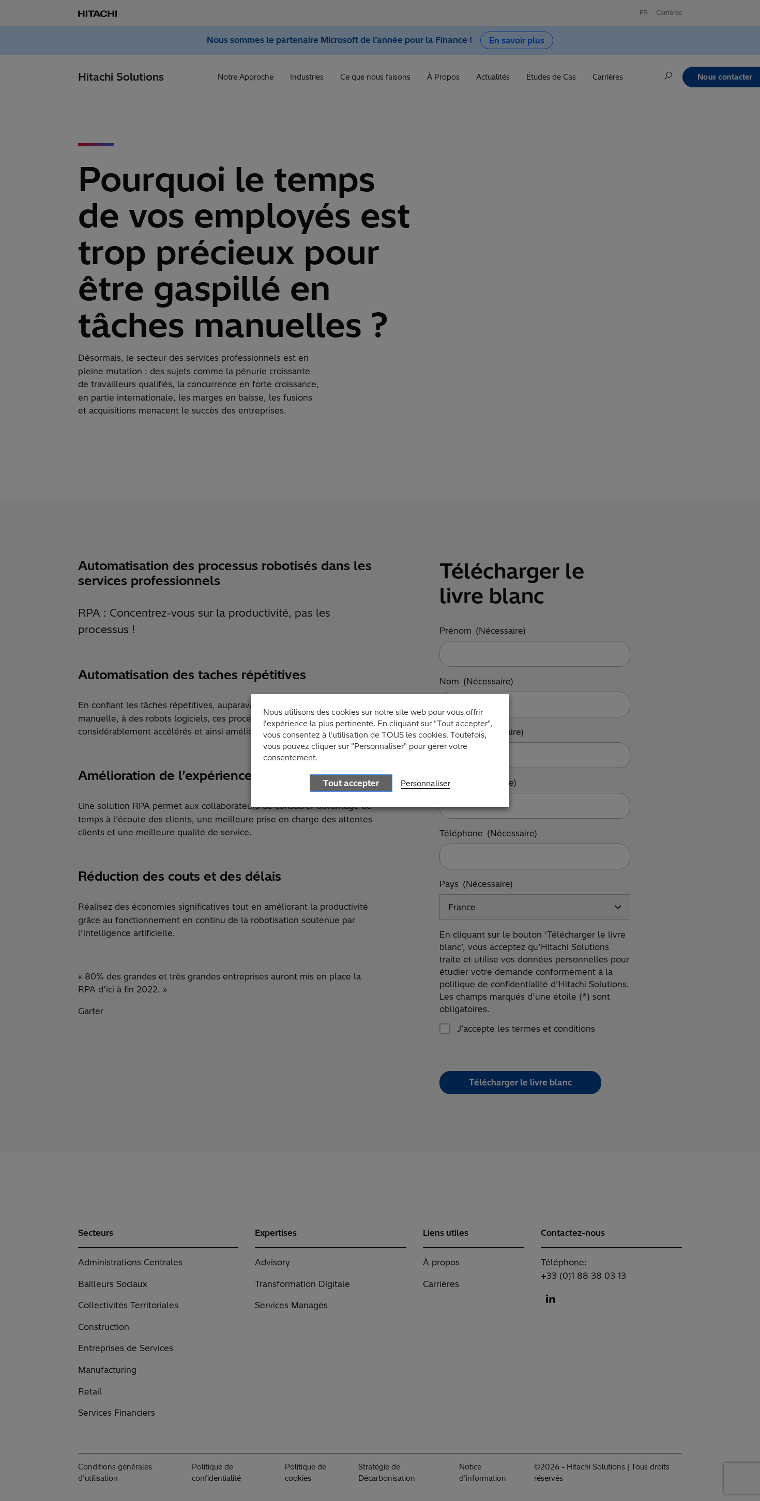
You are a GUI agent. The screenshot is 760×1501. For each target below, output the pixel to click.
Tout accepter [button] (351, 783)
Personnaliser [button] (425, 783)
